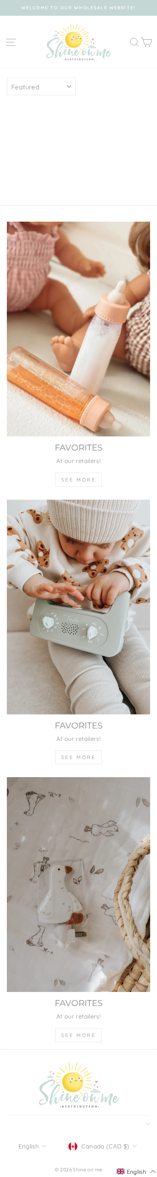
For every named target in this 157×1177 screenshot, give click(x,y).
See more (78, 480)
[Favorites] (78, 329)
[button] (136, 1172)
